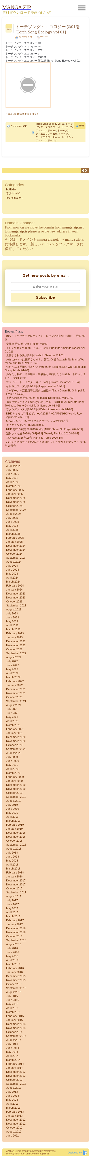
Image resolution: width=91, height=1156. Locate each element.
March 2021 (13, 725)
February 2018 (15, 872)
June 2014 (12, 1048)
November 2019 (16, 788)
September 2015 (16, 988)
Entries (9, 1153)
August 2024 (13, 561)
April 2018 (12, 864)
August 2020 (13, 753)
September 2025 (16, 509)
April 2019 (12, 816)
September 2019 (16, 796)
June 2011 (12, 1135)
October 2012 (14, 1127)
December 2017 (16, 880)
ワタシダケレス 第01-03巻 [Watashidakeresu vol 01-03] (39, 409)
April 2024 (12, 577)
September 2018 (16, 844)
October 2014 (14, 1032)
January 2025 (14, 541)
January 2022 (14, 685)
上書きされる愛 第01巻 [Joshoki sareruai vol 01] (35, 355)
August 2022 (13, 657)
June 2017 (12, 904)
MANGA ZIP (12, 1151)
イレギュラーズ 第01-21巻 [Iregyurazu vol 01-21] (35, 386)
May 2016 (12, 956)
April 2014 (12, 1055)
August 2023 (13, 609)
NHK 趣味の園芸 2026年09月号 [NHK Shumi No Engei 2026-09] (44, 429)
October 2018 (14, 840)
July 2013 (12, 1091)
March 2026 (13, 486)
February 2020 (15, 776)
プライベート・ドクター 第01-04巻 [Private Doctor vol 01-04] (43, 382)
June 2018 (12, 856)
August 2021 (13, 705)
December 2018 (16, 832)
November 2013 (16, 1075)
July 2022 (12, 661)
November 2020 (16, 741)
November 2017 (16, 884)
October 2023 (14, 601)
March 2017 (13, 916)
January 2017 (14, 924)
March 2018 (13, 868)
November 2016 (16, 932)
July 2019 (12, 804)
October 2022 (14, 649)
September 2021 (16, 701)
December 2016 (16, 928)
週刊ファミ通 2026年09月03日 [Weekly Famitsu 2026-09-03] (42, 433)
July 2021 (12, 709)
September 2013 (16, 1083)
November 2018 (16, 836)
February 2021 (15, 729)
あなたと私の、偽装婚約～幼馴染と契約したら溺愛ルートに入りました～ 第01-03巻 (45, 376)
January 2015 (14, 1020)
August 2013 (13, 1087)
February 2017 (15, 920)
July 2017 (12, 900)
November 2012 (16, 1123)
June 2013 (12, 1095)
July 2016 (12, 948)
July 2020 (12, 757)
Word (46, 1151)
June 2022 (12, 665)
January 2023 (14, 637)
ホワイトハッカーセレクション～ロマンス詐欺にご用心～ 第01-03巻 (45, 337)
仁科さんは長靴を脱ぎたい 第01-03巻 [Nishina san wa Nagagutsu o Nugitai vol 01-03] (45, 368)
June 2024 (12, 569)
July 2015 (12, 996)
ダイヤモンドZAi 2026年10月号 (25, 425)
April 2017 (12, 912)
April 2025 (12, 529)
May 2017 (12, 908)
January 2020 (14, 780)
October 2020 (14, 745)
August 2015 (13, 992)
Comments (36, 1153)
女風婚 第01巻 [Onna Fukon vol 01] (27, 343)
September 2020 (16, 749)
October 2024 (14, 553)
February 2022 (15, 681)
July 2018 (12, 852)
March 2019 (13, 820)
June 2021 (12, 713)
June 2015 (12, 1000)
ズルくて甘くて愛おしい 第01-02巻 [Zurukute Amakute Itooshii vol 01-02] (45, 350)
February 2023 (15, 633)
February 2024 (15, 585)
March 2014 (13, 1059)
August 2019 (13, 800)
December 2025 (16, 498)
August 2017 (13, 896)
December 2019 (16, 784)
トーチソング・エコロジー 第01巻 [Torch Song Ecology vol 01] (47, 29)
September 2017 (16, 892)
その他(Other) (14, 197)
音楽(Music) (13, 193)
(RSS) (16, 1153)
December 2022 (16, 641)
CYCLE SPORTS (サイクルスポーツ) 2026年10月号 (37, 420)
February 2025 (15, 537)
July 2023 (12, 613)
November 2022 (16, 645)
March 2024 (13, 581)
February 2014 (15, 1063)
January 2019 (14, 828)
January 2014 (14, 1067)
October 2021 (14, 697)
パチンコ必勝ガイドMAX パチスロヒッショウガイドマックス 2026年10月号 (45, 443)
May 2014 (12, 1051)
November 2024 (16, 549)
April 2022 (12, 673)
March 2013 (13, 1107)
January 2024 (14, 589)
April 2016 (12, 960)
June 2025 (12, 521)
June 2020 (12, 761)
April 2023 (12, 625)
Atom (22, 1153)
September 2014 (16, 1036)
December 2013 (16, 1071)
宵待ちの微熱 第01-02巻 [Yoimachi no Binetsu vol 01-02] (40, 397)
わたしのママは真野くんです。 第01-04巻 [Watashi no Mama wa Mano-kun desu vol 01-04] (44, 361)
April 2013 (12, 1103)
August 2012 (13, 1131)
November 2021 (16, 693)
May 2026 (12, 478)
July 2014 (12, 1044)
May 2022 (12, 669)
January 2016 (14, 972)
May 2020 (12, 765)
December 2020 (16, 737)
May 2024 (12, 573)
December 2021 (16, 689)
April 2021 (12, 721)
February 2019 (15, 824)
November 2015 (16, 980)
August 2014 (13, 1040)
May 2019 (12, 812)
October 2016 (14, 936)
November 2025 (16, 501)
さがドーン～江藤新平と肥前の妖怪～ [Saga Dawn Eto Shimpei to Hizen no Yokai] (45, 392)
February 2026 (15, 490)
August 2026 (13, 466)
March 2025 (13, 533)
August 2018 (13, 848)
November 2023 (16, 597)
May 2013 (12, 1099)
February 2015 (15, 1016)
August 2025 (13, 513)
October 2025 (14, 505)
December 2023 (16, 593)
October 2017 (14, 888)
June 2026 (12, 474)
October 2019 (14, 792)
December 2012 (16, 1119)
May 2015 (12, 1004)
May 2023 (12, 621)
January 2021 (14, 733)
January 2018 (14, 876)
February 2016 (15, 968)
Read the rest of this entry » (22, 113)
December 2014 (16, 1024)
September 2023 (16, 605)
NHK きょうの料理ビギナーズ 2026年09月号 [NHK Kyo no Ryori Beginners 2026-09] (44, 415)
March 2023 (13, 629)
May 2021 (12, 717)
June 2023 (12, 617)
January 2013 (14, 1115)
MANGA (44, 36)
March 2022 (13, 677)
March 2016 (13, 964)
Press (52, 1151)
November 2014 (16, 1028)
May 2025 (12, 525)
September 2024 (16, 557)
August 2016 (13, 944)
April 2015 (12, 1008)
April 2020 (12, 769)
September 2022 (16, 653)
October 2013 (14, 1079)
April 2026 (12, 482)
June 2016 (12, 952)
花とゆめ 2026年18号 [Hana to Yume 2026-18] (34, 437)
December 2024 (16, 545)
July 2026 (12, 470)
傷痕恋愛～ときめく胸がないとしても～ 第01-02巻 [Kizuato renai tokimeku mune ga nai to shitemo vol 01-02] (45, 404)
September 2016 (16, 940)
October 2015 (14, 984)
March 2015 (13, 1012)
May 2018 (12, 860)
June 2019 (12, 808)
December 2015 (16, 976)
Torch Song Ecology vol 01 (50, 123)
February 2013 (15, 1111)
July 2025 (12, 517)
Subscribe (45, 297)
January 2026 (14, 494)
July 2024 (12, 565)
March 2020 (13, 773)
